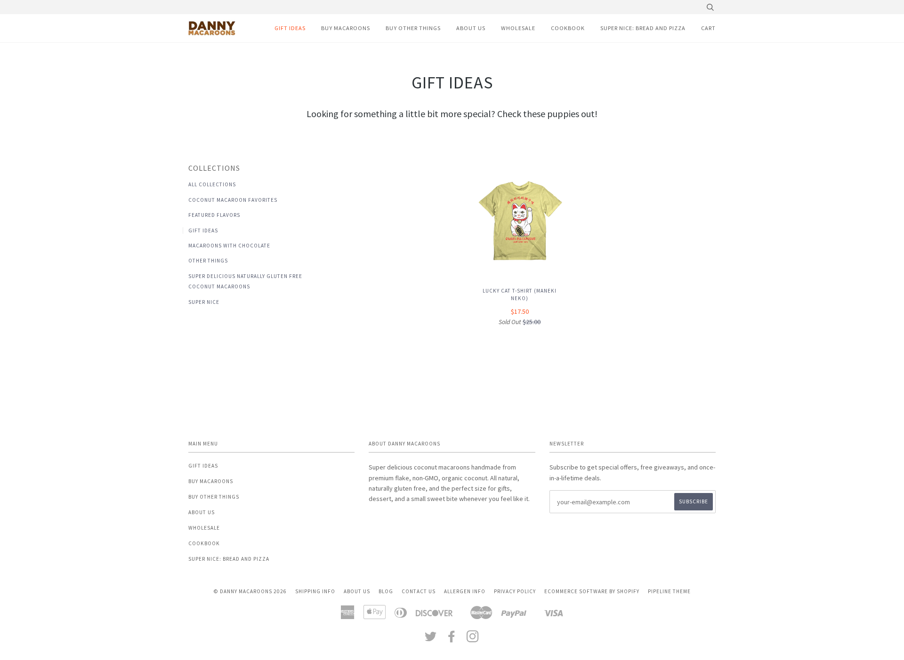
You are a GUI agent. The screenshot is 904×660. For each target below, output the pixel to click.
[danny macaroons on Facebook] (451, 639)
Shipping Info (315, 591)
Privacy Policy (515, 591)
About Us (470, 28)
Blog (386, 591)
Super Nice (203, 302)
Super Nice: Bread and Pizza (643, 28)
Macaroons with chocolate (229, 245)
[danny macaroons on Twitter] (431, 639)
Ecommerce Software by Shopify (591, 591)
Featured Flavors (214, 215)
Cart (708, 28)
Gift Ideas (290, 28)
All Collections (212, 184)
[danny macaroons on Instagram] (473, 639)
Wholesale (518, 28)
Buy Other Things (413, 28)
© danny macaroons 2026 (250, 591)
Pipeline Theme (669, 591)
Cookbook (568, 28)
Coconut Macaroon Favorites (232, 200)
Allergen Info (464, 591)
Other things (208, 260)
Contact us (419, 591)
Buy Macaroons (345, 28)
